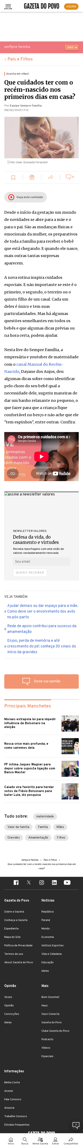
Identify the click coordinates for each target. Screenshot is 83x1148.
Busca (24, 1144)
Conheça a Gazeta (15, 920)
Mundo (46, 928)
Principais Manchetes (27, 706)
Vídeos (46, 1048)
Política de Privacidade (18, 945)
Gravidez (13, 838)
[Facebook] (16, 883)
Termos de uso (13, 954)
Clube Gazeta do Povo (55, 1031)
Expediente (11, 928)
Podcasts (47, 1039)
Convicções (11, 1014)
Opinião (9, 1005)
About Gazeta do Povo (18, 962)
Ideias (45, 971)
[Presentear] (32, 178)
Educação (48, 962)
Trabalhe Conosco (15, 1116)
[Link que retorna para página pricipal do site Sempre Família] (28, 47)
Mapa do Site (12, 937)
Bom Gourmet (50, 997)
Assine (8, 1091)
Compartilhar (71, 1144)
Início (11, 1144)
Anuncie (9, 1108)
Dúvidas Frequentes (17, 1125)
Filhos (61, 838)
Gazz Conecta (50, 1014)
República (48, 912)
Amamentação (38, 838)
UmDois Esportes (53, 945)
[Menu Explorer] (8, 7)
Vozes (8, 997)
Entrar (55, 1144)
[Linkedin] (54, 883)
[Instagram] (41, 883)
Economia (48, 937)
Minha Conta (12, 1082)
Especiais (47, 1056)
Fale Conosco (12, 1099)
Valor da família (18, 827)
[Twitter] (28, 883)
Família (43, 827)
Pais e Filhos (20, 59)
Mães (60, 827)
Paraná (46, 920)
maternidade (45, 817)
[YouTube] (67, 883)
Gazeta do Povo (52, 1022)
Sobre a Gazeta (14, 912)
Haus (45, 1005)
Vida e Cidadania (52, 954)
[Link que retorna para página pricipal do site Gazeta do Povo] (41, 6)
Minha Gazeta (40, 1144)
